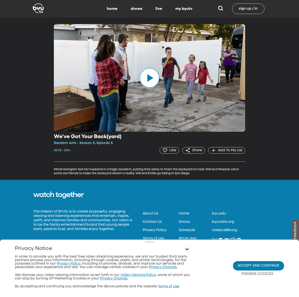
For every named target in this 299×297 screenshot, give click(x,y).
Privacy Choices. (163, 267)
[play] (149, 78)
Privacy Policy (155, 230)
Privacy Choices (113, 278)
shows (136, 9)
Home (184, 213)
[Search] (220, 9)
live (158, 9)
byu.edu (219, 213)
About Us (150, 213)
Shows (184, 222)
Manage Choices (257, 273)
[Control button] (187, 249)
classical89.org (224, 230)
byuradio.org (223, 222)
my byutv (183, 9)
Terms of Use (153, 238)
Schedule (187, 230)
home (112, 9)
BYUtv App (188, 238)
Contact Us (152, 222)
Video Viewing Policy (138, 275)
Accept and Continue (258, 265)
